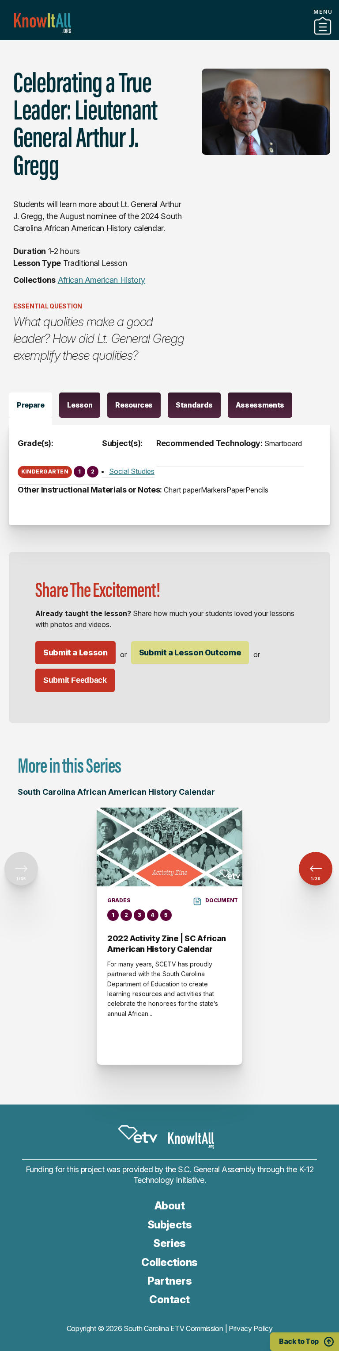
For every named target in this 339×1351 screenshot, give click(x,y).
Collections (169, 1262)
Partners (169, 36)
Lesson (79, 404)
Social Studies (131, 471)
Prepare (30, 404)
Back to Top (299, 1341)
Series (169, 1243)
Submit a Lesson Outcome (190, 652)
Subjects (169, 1224)
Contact (169, 1299)
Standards (194, 404)
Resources (134, 404)
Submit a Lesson (75, 652)
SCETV (138, 1134)
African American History (101, 280)
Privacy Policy (251, 1328)
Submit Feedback (75, 680)
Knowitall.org (42, 23)
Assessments (260, 404)
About (169, 1205)
